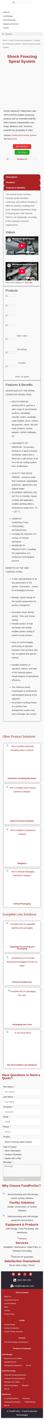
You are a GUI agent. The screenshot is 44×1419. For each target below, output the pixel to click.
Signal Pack (12, 139)
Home (5, 40)
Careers (7, 1310)
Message (7, 1162)
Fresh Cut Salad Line (22, 982)
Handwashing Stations (12, 1402)
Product (6, 1137)
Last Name (8, 1097)
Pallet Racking (30, 1402)
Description (11, 177)
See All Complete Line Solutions (22, 1065)
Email (6, 1117)
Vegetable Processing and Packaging (22, 948)
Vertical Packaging (22, 904)
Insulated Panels (10, 1362)
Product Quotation (13, 1154)
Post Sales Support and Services (16, 1342)
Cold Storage (8, 16)
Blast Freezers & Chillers (13, 1358)
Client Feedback (10, 1303)
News (6, 1307)
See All (28, 1365)
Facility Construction (11, 1328)
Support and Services (11, 24)
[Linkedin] (30, 1274)
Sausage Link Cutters (12, 1382)
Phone (6, 1127)
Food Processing (9, 20)
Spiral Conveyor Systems (22, 821)
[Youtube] (19, 1274)
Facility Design (9, 1324)
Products (10, 182)
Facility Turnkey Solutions (13, 1331)
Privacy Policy (9, 1314)
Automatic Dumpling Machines (22, 778)
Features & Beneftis (15, 188)
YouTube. (28, 282)
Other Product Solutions (19, 736)
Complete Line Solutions (19, 914)
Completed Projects (11, 1300)
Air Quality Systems (11, 1398)
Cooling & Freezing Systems (14, 1378)
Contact (6, 28)
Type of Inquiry (10, 1147)
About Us (6, 12)
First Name (8, 1087)
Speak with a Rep (13, 1158)
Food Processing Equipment (20, 40)
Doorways (26, 1398)
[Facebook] (13, 1274)
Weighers (22, 863)
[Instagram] (25, 1274)
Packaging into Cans (22, 1024)
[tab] (22, 177)
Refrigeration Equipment (13, 1365)
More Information (13, 1151)
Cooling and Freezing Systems (24, 135)
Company (7, 1107)
